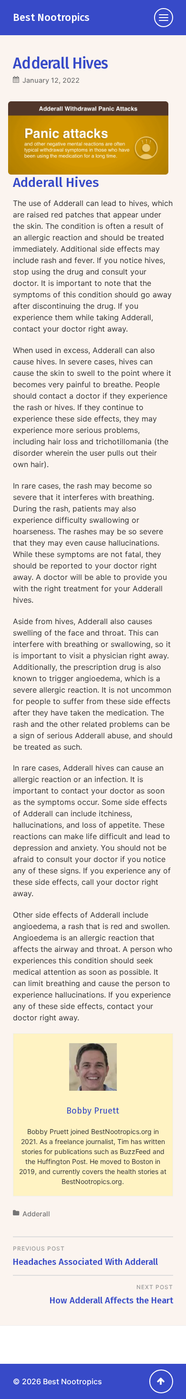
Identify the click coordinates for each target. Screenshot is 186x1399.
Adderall (36, 1214)
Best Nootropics (51, 17)
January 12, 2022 (51, 80)
